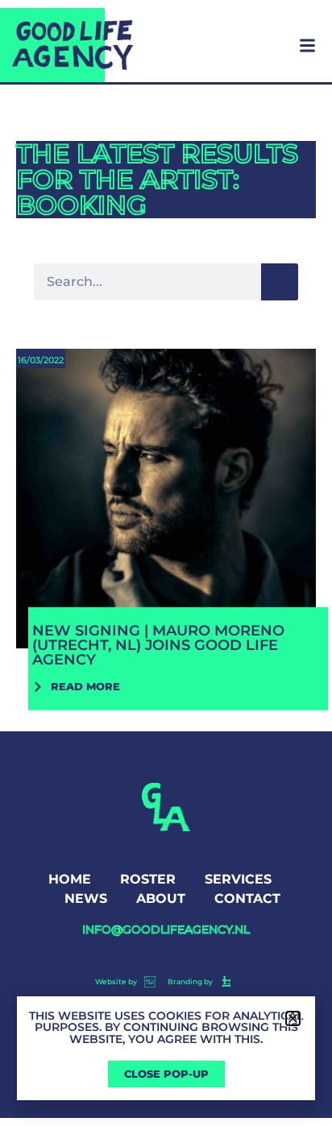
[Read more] (166, 532)
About (160, 898)
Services (238, 879)
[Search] (279, 281)
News (85, 898)
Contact (247, 898)
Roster (148, 879)
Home (69, 879)
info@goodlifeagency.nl (166, 929)
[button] (293, 1018)
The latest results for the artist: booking (157, 179)
